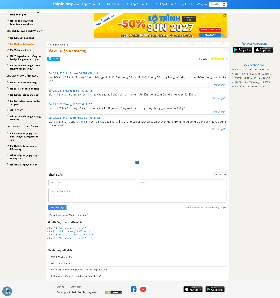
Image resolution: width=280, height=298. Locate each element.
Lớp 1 (192, 4)
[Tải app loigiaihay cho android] (242, 50)
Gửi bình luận (57, 207)
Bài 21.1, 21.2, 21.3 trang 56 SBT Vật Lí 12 (70, 231)
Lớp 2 (182, 4)
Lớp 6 (144, 4)
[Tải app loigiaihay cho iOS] (263, 50)
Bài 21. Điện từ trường (66, 50)
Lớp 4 (163, 4)
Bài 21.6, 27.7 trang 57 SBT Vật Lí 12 (67, 227)
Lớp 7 (134, 4)
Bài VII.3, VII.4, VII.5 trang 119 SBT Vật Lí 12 (253, 82)
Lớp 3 (173, 4)
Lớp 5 (153, 4)
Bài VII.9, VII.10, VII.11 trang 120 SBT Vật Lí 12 (253, 78)
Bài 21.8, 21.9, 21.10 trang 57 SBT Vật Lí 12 (71, 234)
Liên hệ (60, 286)
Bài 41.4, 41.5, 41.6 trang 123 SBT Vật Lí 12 (253, 73)
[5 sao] (226, 59)
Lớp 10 (106, 4)
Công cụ (202, 4)
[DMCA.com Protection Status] (114, 293)
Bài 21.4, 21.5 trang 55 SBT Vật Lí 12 (67, 237)
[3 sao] (219, 59)
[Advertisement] (137, 146)
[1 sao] (212, 59)
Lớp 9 (115, 4)
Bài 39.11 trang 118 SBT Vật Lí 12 (251, 86)
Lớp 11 (96, 4)
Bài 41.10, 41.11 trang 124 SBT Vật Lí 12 (253, 69)
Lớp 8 (125, 4)
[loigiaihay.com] (65, 5)
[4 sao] (222, 59)
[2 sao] (215, 59)
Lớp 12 (86, 4)
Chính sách (76, 286)
